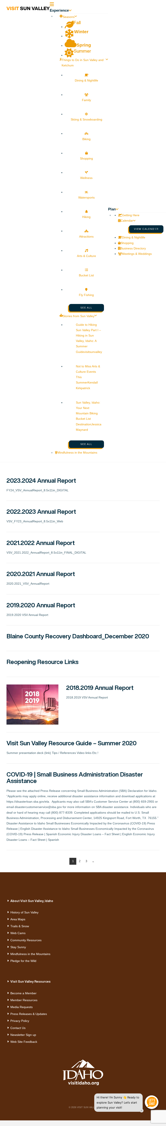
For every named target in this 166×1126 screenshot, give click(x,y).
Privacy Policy (19, 1021)
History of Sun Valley (24, 912)
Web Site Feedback (23, 1041)
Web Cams (18, 933)
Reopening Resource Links (42, 661)
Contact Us (18, 1028)
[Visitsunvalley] (158, 231)
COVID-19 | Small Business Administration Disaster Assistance (74, 777)
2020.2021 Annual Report (40, 573)
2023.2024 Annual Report (41, 480)
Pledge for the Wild (23, 961)
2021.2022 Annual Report (40, 542)
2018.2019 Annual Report (100, 687)
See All (86, 307)
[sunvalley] (28, 7)
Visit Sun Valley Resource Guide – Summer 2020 (71, 743)
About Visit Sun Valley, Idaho (31, 901)
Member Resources (23, 1000)
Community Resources (26, 940)
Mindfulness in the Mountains (30, 954)
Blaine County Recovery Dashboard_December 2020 (77, 636)
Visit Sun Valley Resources (30, 981)
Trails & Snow (19, 926)
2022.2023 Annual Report (41, 511)
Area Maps (17, 919)
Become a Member (23, 993)
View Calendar (146, 229)
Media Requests (21, 1007)
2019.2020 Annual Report (40, 605)
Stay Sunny (18, 947)
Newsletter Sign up (23, 1035)
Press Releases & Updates (28, 1014)
